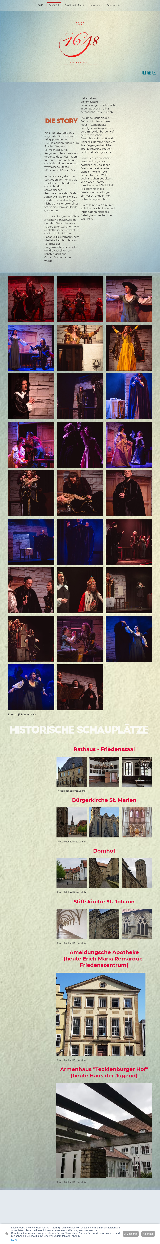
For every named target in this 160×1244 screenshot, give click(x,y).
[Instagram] (149, 72)
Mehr (14, 1240)
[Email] (154, 72)
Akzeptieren (131, 1233)
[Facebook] (144, 72)
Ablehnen (148, 1233)
